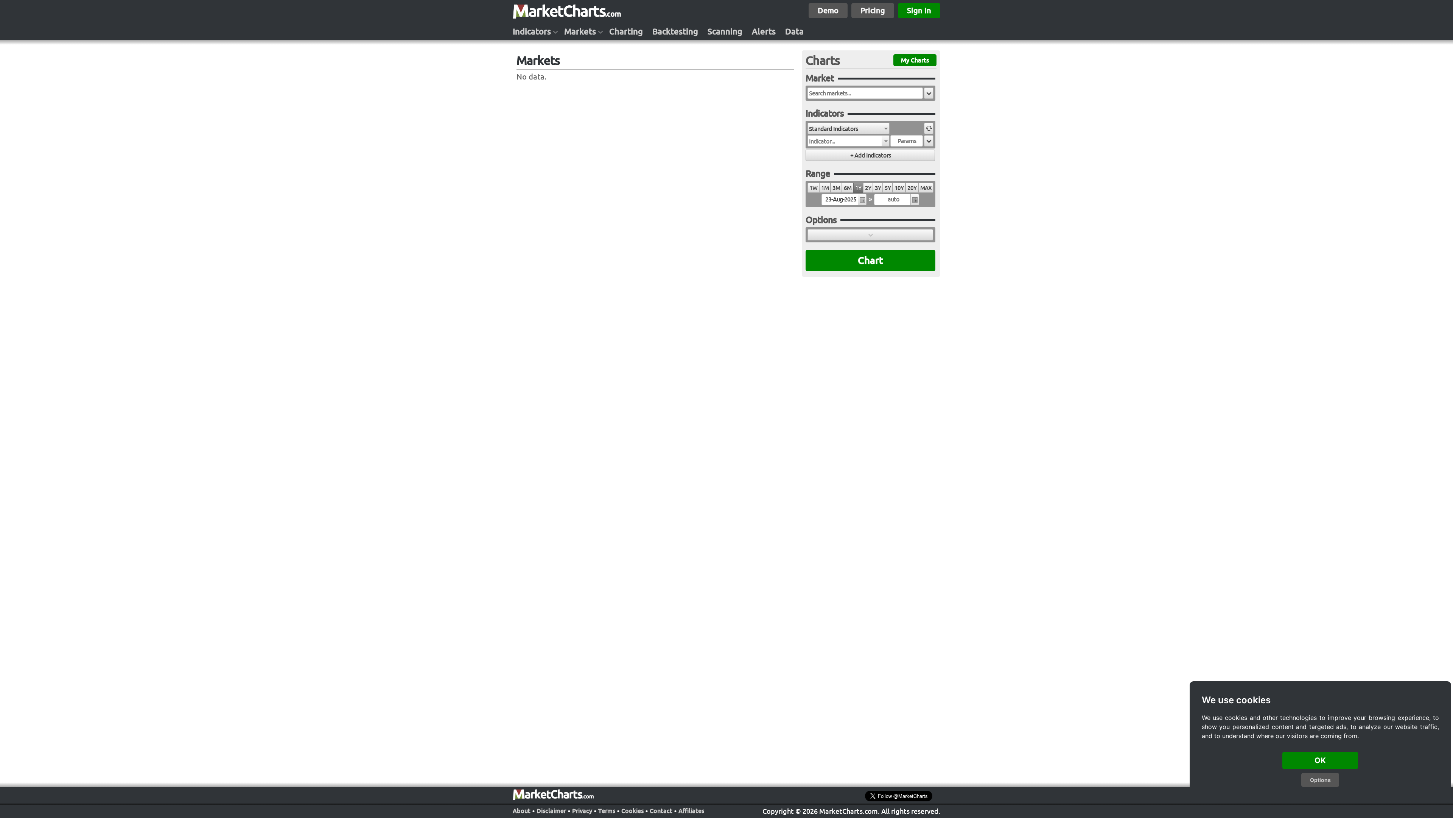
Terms (606, 810)
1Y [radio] (858, 188)
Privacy (582, 810)
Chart (870, 260)
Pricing (872, 10)
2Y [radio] (868, 188)
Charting (626, 31)
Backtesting (675, 31)
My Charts (915, 60)
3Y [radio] (878, 188)
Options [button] (1320, 780)
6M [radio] (847, 188)
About (521, 810)
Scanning (725, 31)
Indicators (532, 31)
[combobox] (848, 128)
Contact (661, 810)
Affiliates (691, 810)
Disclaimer (551, 810)
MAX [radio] (926, 188)
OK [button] (1320, 760)
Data (794, 31)
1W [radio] (813, 188)
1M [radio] (825, 188)
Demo (828, 10)
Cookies (632, 810)
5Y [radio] (888, 188)
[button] (928, 93)
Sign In (919, 10)
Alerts (764, 31)
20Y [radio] (911, 188)
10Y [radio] (899, 188)
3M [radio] (836, 188)
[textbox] (865, 93)
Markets (580, 31)
